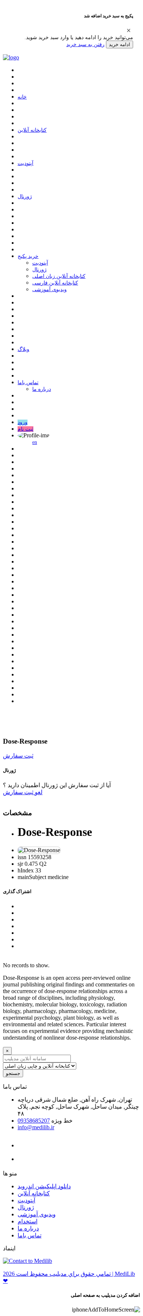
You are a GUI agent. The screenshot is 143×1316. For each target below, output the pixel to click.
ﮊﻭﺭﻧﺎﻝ (25, 196)
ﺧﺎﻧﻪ (22, 97)
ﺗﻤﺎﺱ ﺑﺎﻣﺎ (28, 382)
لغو (38, 792)
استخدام (27, 1221)
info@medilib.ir (36, 1127)
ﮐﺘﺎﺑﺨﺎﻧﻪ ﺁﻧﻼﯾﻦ (32, 130)
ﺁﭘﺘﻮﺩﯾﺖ (25, 163)
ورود (22, 422)
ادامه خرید (119, 44)
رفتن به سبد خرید (85, 44)
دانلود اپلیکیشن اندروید (44, 1186)
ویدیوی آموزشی (49, 289)
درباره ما (41, 389)
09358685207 (34, 1120)
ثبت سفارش (18, 755)
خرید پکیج (28, 256)
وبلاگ (23, 349)
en (34, 442)
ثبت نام (25, 429)
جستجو (13, 1073)
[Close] (128, 30)
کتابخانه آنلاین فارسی (55, 283)
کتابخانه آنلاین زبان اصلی (58, 276)
